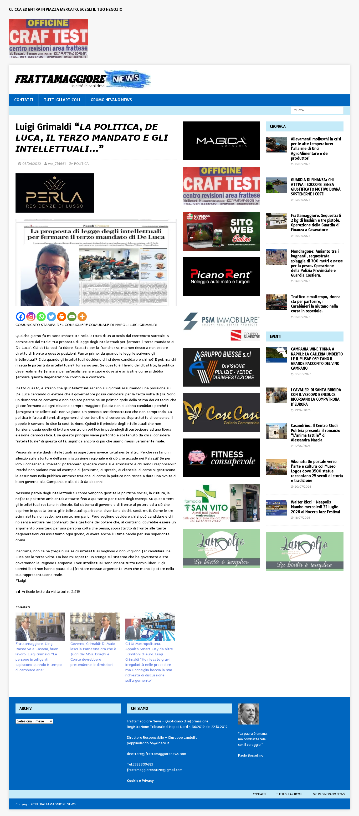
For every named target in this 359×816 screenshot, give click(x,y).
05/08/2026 (303, 374)
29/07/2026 (302, 410)
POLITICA (81, 163)
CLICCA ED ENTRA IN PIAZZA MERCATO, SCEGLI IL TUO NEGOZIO (65, 9)
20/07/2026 (303, 486)
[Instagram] (30, 316)
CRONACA (278, 126)
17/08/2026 (302, 235)
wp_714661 (57, 163)
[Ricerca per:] (317, 110)
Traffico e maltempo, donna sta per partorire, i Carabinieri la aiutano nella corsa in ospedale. (316, 304)
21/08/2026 (302, 164)
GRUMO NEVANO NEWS (111, 100)
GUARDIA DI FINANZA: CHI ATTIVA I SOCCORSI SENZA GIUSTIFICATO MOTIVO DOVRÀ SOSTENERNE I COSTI (316, 187)
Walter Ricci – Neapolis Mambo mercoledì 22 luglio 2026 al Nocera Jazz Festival (315, 507)
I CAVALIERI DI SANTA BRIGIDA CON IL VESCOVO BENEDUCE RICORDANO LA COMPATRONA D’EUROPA (316, 397)
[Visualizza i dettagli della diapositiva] (48, 38)
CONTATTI (23, 100)
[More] (82, 316)
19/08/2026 (302, 199)
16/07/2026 (302, 517)
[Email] (71, 316)
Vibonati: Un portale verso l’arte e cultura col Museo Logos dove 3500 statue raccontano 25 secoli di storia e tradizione (317, 471)
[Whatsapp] (41, 316)
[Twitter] (51, 316)
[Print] (61, 316)
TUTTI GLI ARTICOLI (62, 100)
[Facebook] (20, 316)
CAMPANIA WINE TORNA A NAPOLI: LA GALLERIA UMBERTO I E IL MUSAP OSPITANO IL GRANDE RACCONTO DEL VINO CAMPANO (317, 359)
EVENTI (275, 336)
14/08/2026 (302, 281)
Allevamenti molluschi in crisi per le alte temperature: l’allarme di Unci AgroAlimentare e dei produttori (316, 149)
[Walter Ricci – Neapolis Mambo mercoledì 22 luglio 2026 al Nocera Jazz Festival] (276, 508)
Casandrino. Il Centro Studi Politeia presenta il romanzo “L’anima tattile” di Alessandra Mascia (315, 432)
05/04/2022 (31, 163)
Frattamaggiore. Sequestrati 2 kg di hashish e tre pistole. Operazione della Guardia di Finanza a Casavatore (316, 222)
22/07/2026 (302, 445)
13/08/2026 (302, 317)
